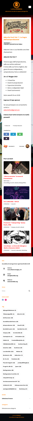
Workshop (24, 250)
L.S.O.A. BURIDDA (16, 9)
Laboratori (18, 250)
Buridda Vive (22, 329)
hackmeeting (22, 344)
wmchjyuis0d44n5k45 (9, 389)
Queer (18, 366)
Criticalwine (19, 336)
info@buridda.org (12, 275)
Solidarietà (7, 385)
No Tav (6, 359)
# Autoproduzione (17, 125)
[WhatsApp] (20, 134)
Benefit (21, 325)
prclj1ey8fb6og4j (23, 362)
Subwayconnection (21, 385)
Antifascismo (8, 318)
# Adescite (7, 125)
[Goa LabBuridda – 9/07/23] (16, 192)
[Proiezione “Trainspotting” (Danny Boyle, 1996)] (16, 213)
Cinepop (13, 227)
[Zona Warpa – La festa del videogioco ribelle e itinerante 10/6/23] (16, 237)
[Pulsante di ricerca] (29, 291)
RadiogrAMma (22, 182)
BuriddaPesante (9, 329)
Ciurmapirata (7, 336)
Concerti (7, 44)
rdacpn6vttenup (8, 377)
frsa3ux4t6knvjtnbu (18, 340)
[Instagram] (6, 300)
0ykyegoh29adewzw (9, 310)
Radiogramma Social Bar (11, 374)
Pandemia (15, 359)
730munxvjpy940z (8, 314)
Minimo (19, 351)
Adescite (20, 314)
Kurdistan (18, 347)
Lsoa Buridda (8, 351)
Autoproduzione (9, 325)
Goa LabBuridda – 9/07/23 (11, 201)
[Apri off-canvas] (30, 7)
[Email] (6, 138)
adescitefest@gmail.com (12, 110)
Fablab (6, 340)
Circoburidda (17, 333)
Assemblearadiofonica (10, 321)
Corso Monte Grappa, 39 (14, 269)
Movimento (7, 355)
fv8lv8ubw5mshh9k (9, 344)
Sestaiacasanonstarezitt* (11, 381)
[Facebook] (6, 134)
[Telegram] (13, 134)
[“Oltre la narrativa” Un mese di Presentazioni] (16, 167)
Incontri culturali (16, 44)
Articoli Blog (7, 182)
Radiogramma (8, 370)
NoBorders (19, 355)
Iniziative (7, 347)
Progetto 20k (7, 366)
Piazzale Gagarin (9, 362)
